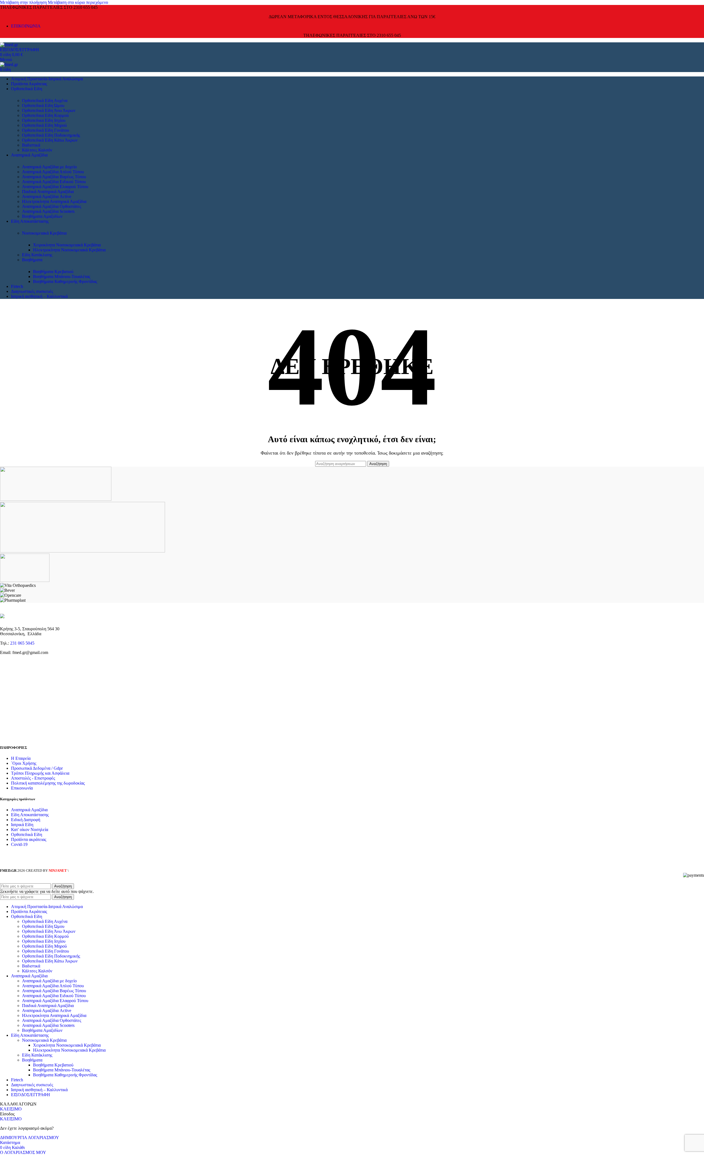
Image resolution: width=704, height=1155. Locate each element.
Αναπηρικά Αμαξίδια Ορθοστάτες (51, 206)
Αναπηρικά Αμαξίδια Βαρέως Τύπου (54, 176)
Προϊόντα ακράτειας (28, 839)
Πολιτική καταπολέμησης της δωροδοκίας (48, 783)
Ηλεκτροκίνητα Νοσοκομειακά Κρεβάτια (69, 250)
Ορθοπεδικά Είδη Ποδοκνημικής (51, 135)
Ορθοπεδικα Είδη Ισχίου (43, 120)
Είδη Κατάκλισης (37, 254)
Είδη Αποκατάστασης (30, 814)
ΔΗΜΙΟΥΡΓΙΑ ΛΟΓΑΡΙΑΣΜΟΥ (29, 1137)
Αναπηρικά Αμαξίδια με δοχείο (49, 166)
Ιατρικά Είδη (22, 824)
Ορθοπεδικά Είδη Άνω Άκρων (48, 110)
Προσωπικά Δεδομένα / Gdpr (37, 768)
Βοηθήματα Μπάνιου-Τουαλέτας (61, 276)
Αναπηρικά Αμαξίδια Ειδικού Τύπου (54, 181)
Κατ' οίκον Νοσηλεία (29, 829)
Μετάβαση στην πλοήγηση (24, 2)
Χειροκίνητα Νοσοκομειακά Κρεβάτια (67, 245)
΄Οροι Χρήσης (23, 763)
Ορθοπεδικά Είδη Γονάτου (45, 130)
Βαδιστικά (31, 145)
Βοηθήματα (32, 259)
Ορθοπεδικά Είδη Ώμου (43, 105)
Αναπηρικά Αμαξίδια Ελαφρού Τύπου (55, 186)
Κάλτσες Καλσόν (37, 150)
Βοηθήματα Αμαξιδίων (42, 216)
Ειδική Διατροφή (25, 819)
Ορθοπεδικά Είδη (26, 834)
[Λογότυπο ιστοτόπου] (9, 44)
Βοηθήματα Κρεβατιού (53, 271)
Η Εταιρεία (21, 758)
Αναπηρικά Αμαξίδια (29, 809)
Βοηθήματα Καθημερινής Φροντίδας (65, 281)
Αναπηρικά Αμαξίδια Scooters (48, 211)
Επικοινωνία (22, 788)
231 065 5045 (22, 643)
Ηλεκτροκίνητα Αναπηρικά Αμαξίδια (54, 201)
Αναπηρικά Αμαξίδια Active (46, 196)
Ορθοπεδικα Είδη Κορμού (45, 115)
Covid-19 (19, 844)
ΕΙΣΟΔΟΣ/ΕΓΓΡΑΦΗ (30, 1094)
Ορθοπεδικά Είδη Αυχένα (44, 100)
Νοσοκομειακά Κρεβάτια (44, 233)
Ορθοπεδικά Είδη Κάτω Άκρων (50, 140)
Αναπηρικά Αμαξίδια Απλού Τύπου (53, 171)
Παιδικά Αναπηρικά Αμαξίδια (48, 191)
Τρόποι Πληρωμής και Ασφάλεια (40, 773)
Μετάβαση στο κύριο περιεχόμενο (78, 2)
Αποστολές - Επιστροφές (33, 778)
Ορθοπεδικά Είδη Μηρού (44, 125)
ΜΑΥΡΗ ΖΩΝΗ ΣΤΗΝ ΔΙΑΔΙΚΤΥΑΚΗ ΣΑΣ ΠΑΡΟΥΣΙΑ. (111, 870)
